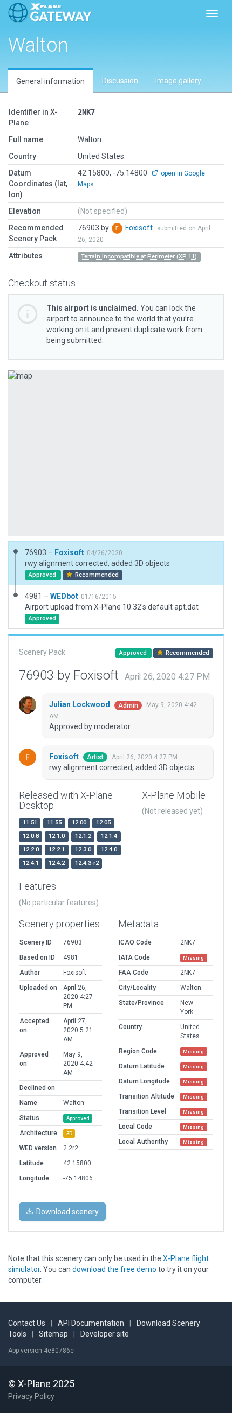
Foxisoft (139, 227)
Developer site (104, 1334)
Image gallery (178, 80)
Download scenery (67, 1211)
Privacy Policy (31, 1396)
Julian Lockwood (80, 704)
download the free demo (114, 1269)
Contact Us (26, 1323)
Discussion (120, 80)
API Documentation (91, 1323)
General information (50, 81)
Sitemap (53, 1334)
